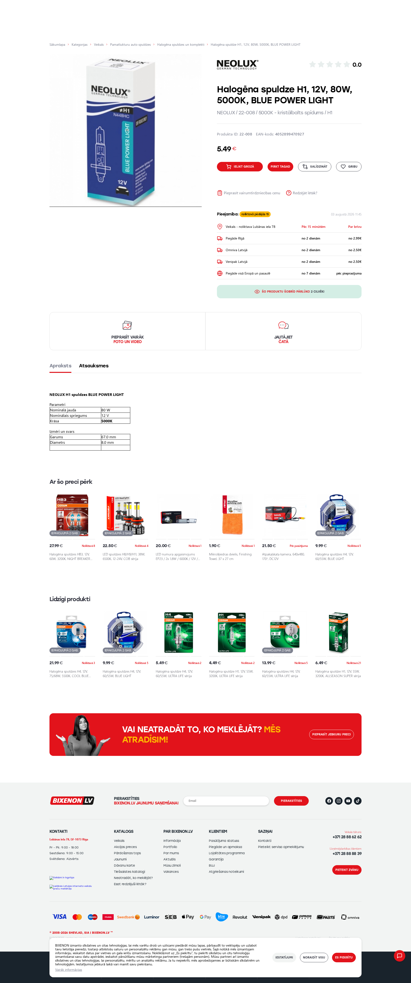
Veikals (99, 44)
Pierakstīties (291, 801)
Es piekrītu (344, 957)
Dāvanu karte (124, 865)
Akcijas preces (125, 847)
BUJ (212, 865)
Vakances (170, 871)
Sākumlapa (57, 44)
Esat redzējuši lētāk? (130, 884)
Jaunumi (120, 859)
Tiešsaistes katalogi (129, 871)
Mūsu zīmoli (172, 865)
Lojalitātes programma (227, 853)
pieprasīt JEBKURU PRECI (331, 734)
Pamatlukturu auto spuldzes (130, 44)
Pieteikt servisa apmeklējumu (281, 847)
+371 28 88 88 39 (347, 853)
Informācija (172, 841)
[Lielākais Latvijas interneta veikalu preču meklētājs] (72, 887)
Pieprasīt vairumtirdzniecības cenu (252, 192)
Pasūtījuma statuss (224, 841)
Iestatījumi (284, 957)
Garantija (216, 859)
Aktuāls (169, 859)
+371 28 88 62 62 (347, 837)
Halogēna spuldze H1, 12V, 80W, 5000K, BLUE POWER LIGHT (255, 44)
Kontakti (264, 841)
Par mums (171, 853)
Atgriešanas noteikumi (226, 871)
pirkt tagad (280, 166)
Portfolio (170, 847)
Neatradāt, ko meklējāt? (133, 878)
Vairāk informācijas (68, 970)
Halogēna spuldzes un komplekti (180, 44)
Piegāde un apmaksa (225, 847)
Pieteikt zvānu (346, 870)
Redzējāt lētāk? (305, 192)
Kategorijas (80, 44)
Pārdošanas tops (127, 853)
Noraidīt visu (314, 957)
